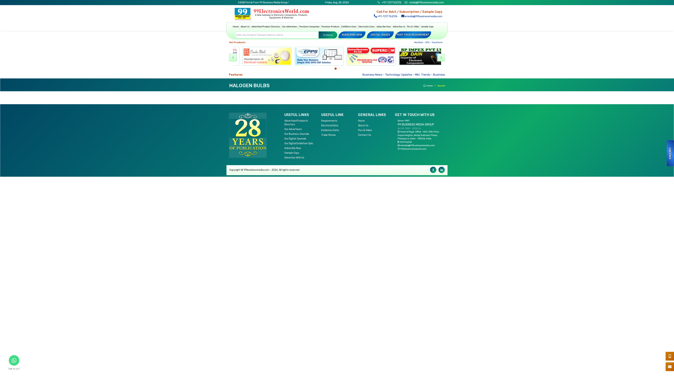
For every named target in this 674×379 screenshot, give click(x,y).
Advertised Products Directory (296, 122)
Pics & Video (413, 26)
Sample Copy (427, 26)
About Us (245, 26)
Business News (348, 74)
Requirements (329, 120)
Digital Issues (380, 34)
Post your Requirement (413, 34)
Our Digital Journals (295, 138)
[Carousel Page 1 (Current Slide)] (336, 69)
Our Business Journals (296, 133)
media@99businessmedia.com (426, 2)
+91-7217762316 (391, 2)
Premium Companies (309, 26)
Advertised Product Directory (266, 26)
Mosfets (410, 42)
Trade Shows (328, 135)
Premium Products (330, 26)
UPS (419, 42)
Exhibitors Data (348, 26)
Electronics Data (366, 26)
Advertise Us (399, 26)
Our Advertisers (289, 26)
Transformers (430, 42)
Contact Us (364, 135)
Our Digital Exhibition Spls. (298, 143)
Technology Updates (373, 74)
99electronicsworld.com (413, 149)
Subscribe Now (383, 26)
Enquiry (670, 153)
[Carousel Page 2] (339, 68)
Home (236, 26)
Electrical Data (329, 125)
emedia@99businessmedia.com (423, 16)
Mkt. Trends (397, 74)
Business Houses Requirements (429, 74)
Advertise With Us (294, 157)
